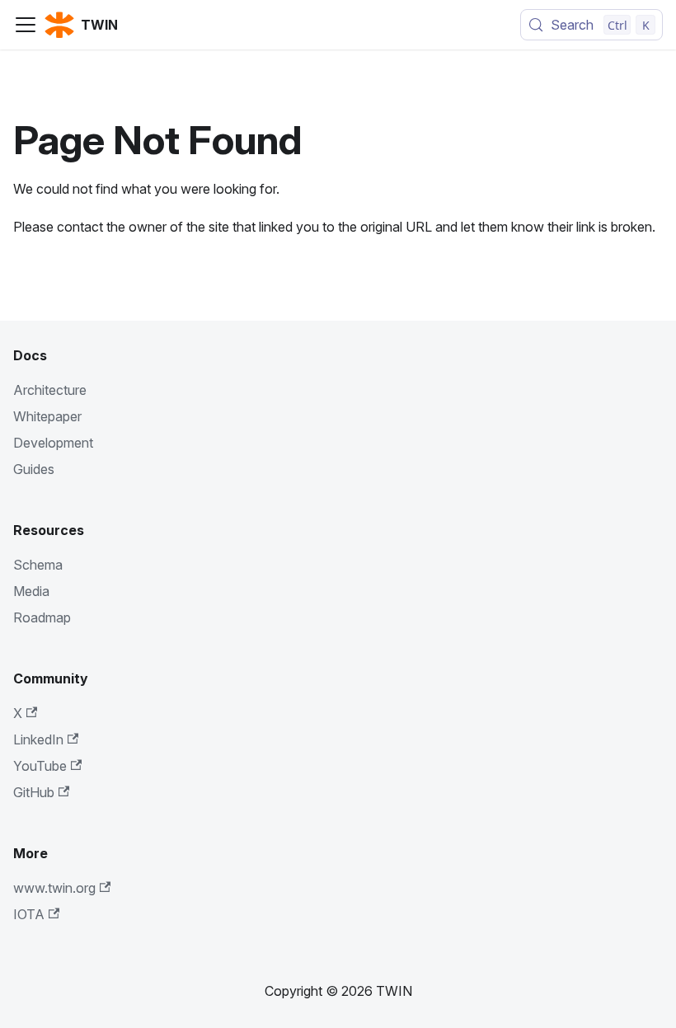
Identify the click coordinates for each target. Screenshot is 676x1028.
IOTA (29, 914)
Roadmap (42, 617)
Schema (38, 564)
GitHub (33, 792)
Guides (33, 469)
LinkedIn (38, 739)
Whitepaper (47, 416)
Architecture (50, 390)
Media (31, 591)
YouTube (40, 766)
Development (53, 442)
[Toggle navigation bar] (25, 24)
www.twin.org (54, 888)
